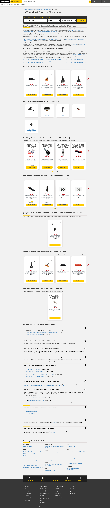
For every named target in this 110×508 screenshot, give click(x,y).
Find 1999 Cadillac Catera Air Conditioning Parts (32, 465)
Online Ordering (58, 493)
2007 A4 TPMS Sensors (35, 385)
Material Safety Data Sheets (45, 498)
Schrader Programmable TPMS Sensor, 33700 (53, 39)
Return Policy (27, 500)
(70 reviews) (31, 165)
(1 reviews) (47, 202)
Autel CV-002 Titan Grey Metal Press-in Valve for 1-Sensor (36, 373)
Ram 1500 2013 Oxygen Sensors (73, 458)
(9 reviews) (31, 202)
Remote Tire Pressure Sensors (74, 30)
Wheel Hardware (82, 44)
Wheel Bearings (73, 44)
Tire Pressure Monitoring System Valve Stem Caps (46, 31)
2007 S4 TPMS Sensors (71, 384)
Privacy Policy (39, 506)
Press (41, 500)
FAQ (25, 488)
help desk (55, 422)
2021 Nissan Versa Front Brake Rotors (30, 453)
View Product (31, 94)
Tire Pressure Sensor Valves (31, 413)
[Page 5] (57, 98)
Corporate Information (44, 493)
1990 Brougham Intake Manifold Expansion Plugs (33, 467)
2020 (84, 54)
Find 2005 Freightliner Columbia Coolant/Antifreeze (73, 469)
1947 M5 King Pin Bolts (27, 446)
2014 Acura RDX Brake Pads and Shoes (74, 463)
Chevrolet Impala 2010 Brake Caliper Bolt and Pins (33, 460)
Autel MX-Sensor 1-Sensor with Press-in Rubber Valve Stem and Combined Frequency (42, 332)
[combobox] (56, 1)
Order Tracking (28, 497)
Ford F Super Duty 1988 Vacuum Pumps (52, 460)
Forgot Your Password (29, 490)
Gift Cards (42, 495)
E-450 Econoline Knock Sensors (51, 458)
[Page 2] (55, 208)
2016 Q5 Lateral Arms (71, 446)
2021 (24, 56)
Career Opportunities (44, 491)
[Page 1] (52, 98)
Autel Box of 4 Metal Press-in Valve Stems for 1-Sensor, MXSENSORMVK (39, 335)
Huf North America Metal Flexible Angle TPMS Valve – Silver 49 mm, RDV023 (40, 374)
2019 (81, 54)
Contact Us (27, 486)
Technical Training (58, 497)
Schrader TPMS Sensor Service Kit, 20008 (33, 369)
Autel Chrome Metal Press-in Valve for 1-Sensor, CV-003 (36, 376)
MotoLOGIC (57, 490)
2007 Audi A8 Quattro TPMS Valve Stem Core (33, 62)
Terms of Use (46, 506)
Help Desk (27, 491)
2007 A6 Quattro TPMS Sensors (47, 385)
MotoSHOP (57, 488)
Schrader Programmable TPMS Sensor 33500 (36, 397)
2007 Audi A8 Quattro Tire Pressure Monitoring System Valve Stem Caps (53, 60)
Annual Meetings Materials (45, 490)
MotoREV (57, 491)
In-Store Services (28, 495)
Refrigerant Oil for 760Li (50, 470)
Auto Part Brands (43, 486)
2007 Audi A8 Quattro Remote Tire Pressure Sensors (33, 60)
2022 (27, 56)
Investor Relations (43, 497)
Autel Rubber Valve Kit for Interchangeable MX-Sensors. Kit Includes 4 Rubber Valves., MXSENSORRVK (47, 402)
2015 (71, 54)
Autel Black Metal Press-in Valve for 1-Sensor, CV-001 (36, 371)
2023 (31, 56)
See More (47, 88)
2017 (76, 54)
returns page (52, 432)
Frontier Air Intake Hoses (28, 455)
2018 (79, 54)
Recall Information (28, 498)
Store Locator (42, 502)
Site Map (52, 506)
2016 (74, 54)
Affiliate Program (43, 488)
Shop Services (57, 495)
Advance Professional (59, 486)
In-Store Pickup (28, 493)
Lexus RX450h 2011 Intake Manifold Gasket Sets (54, 452)
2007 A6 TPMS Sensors (62, 385)
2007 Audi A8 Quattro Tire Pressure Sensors (76, 62)
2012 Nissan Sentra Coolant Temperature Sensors (33, 451)
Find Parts (81, 20)
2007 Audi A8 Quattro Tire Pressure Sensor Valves (75, 60)
